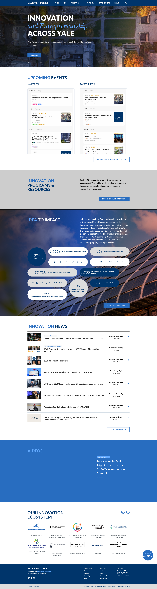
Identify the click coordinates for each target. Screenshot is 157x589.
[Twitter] (28, 577)
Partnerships (104, 3)
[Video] (34, 577)
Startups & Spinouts (116, 417)
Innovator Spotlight (116, 371)
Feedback (127, 586)
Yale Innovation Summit (50, 336)
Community (89, 3)
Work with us (103, 578)
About (116, 3)
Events (101, 571)
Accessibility (120, 586)
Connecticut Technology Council (52, 346)
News (101, 573)
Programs (75, 3)
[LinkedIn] (31, 577)
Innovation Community (116, 336)
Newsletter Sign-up (105, 576)
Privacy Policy (111, 586)
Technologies (60, 3)
